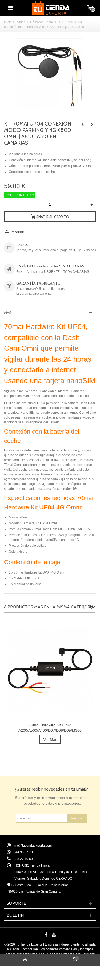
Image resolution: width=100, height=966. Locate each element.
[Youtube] (54, 935)
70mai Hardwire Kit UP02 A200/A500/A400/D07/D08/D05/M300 (50, 728)
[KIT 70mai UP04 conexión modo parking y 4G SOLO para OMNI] (50, 76)
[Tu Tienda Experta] (50, 8)
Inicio (8, 22)
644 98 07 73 (23, 852)
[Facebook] (46, 935)
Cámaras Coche (42, 22)
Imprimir (17, 232)
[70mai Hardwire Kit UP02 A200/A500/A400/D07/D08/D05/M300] (50, 670)
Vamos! (77, 818)
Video (21, 22)
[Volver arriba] (25, 960)
